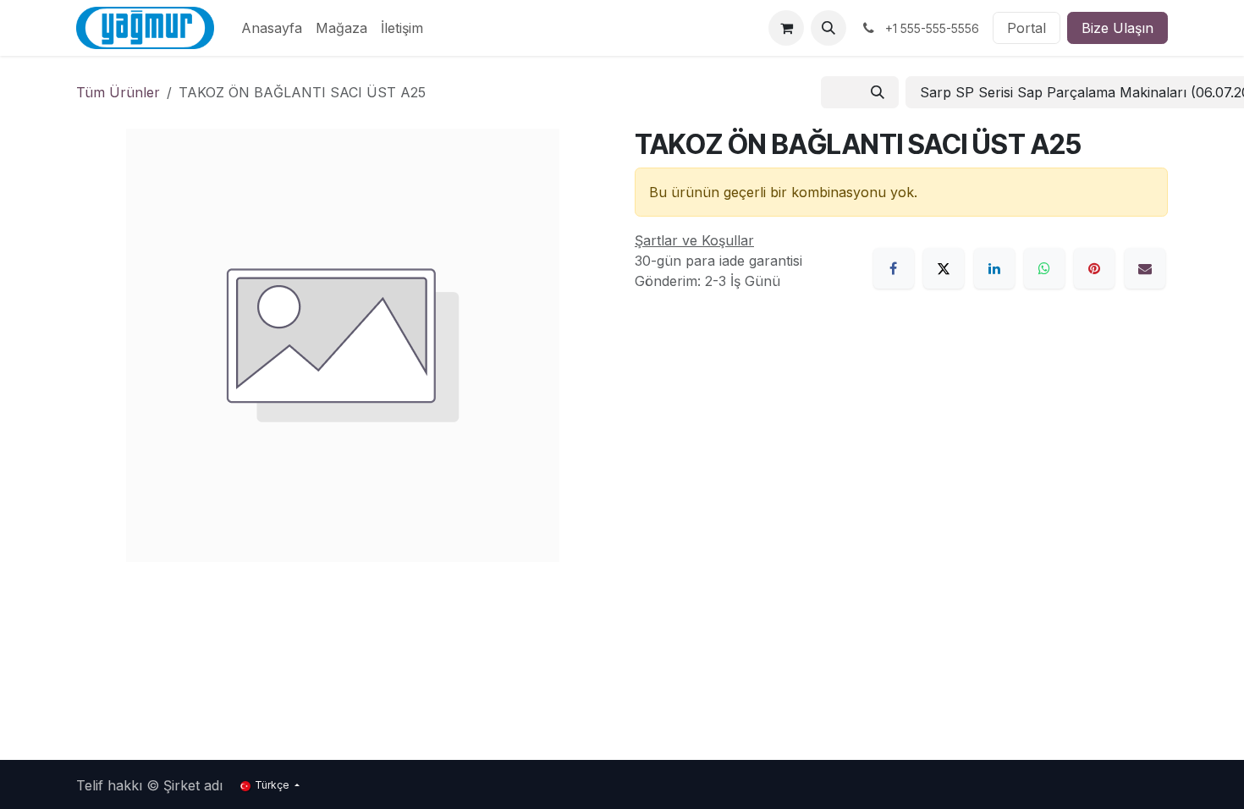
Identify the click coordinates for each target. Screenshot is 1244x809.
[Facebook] (893, 268)
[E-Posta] (1145, 268)
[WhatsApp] (1044, 268)
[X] (943, 268)
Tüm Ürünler (118, 92)
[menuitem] (271, 28)
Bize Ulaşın (1117, 27)
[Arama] (877, 92)
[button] (828, 28)
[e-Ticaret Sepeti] (786, 28)
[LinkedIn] (994, 268)
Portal (1026, 27)
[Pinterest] (1094, 268)
